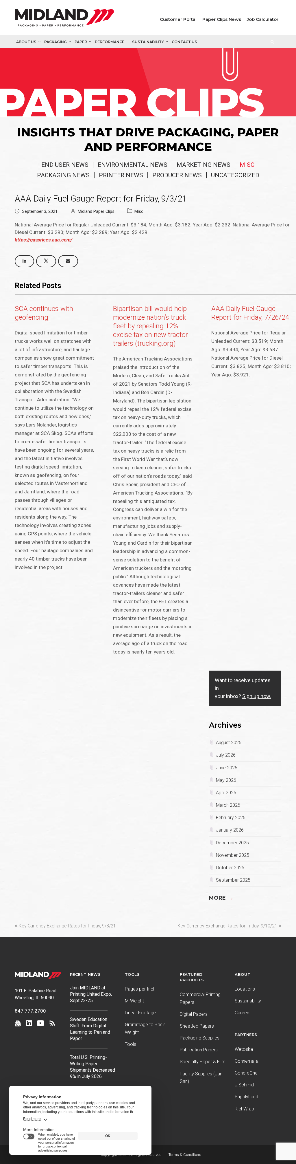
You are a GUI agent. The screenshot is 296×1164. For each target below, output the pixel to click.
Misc (247, 164)
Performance (109, 42)
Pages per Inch (140, 989)
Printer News (121, 175)
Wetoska (244, 1049)
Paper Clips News (221, 19)
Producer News (177, 175)
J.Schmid (244, 1085)
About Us (26, 42)
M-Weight (134, 1001)
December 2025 (232, 842)
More (221, 898)
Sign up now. (256, 696)
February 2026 (230, 817)
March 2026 (228, 805)
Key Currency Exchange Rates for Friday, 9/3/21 (67, 926)
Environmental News (132, 164)
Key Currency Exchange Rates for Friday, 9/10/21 (227, 926)
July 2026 (226, 755)
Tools (130, 1044)
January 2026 (230, 830)
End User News (64, 164)
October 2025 (230, 867)
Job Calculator (262, 19)
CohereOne (246, 1073)
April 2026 (226, 792)
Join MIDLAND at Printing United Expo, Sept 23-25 (91, 994)
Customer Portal (178, 19)
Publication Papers (199, 1050)
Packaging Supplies (199, 1038)
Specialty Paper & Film (202, 1061)
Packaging (55, 42)
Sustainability (148, 42)
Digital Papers (194, 1014)
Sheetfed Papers (197, 1026)
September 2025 (233, 880)
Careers (243, 1012)
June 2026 (226, 767)
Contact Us (184, 42)
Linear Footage (140, 1012)
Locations (245, 989)
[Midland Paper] (64, 19)
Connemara (246, 1061)
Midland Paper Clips (96, 211)
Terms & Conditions (185, 1154)
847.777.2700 (30, 1011)
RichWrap (244, 1109)
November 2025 (232, 855)
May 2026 (226, 780)
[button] (24, 261)
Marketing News (203, 164)
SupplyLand (246, 1096)
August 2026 (228, 742)
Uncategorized (235, 175)
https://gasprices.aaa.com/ (43, 240)
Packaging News (63, 175)
